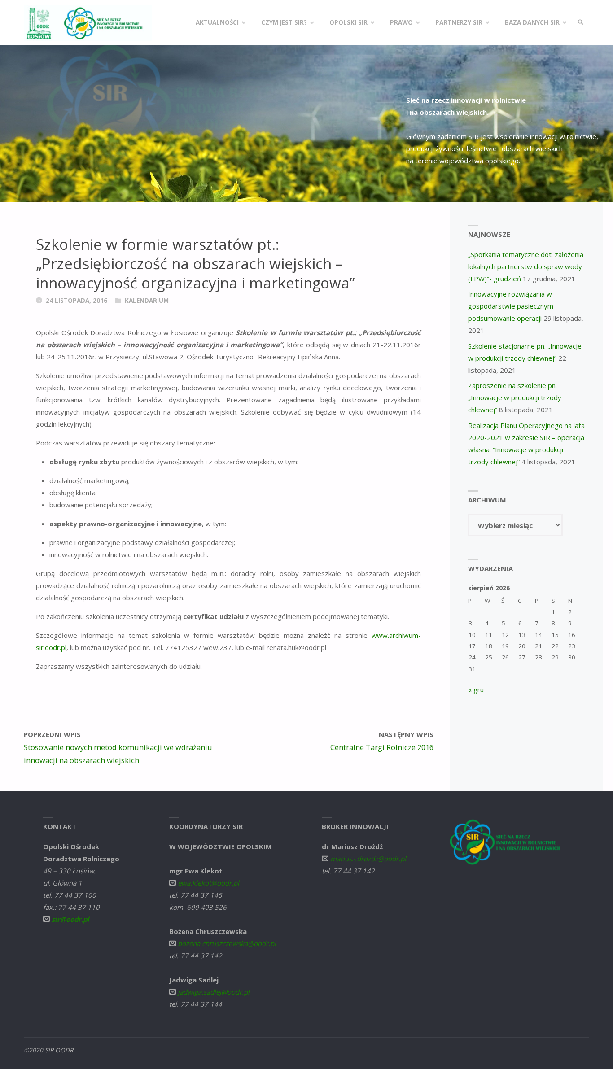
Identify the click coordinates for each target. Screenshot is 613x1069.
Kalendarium (147, 301)
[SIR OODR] (88, 22)
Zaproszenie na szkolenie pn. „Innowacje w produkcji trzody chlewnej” (514, 397)
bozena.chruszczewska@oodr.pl (227, 943)
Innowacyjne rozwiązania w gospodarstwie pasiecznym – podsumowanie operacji (513, 306)
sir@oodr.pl (70, 919)
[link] (581, 22)
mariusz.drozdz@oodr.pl (368, 858)
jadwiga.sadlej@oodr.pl (214, 991)
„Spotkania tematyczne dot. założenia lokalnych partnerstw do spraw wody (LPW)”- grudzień (525, 266)
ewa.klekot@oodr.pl (208, 882)
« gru (476, 689)
